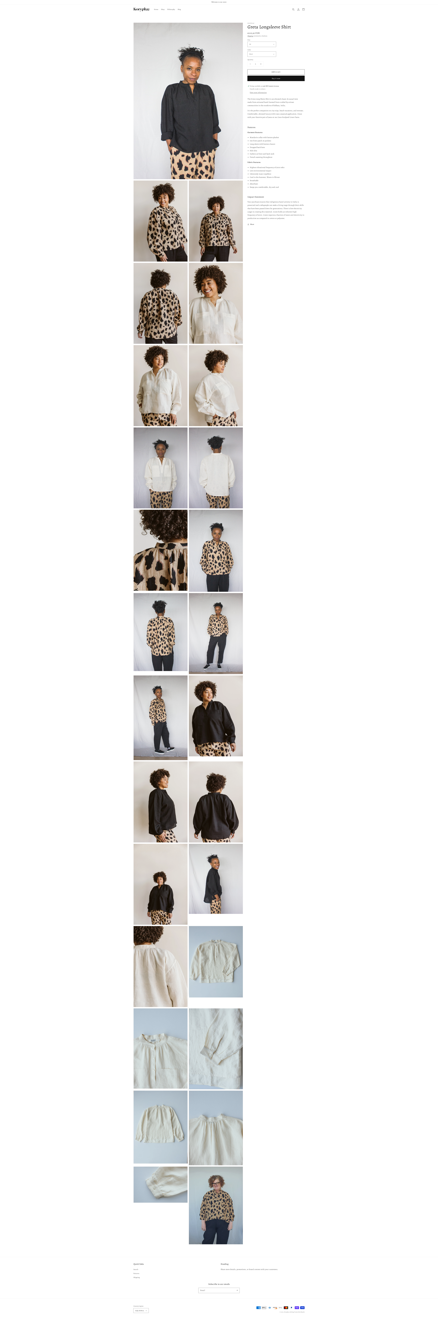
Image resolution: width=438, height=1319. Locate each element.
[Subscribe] (237, 1290)
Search (135, 1269)
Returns (136, 1273)
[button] (293, 9)
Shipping (250, 36)
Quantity (250, 60)
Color (249, 50)
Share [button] (252, 224)
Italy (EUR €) (139, 1311)
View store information (258, 92)
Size (249, 40)
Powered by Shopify (299, 1312)
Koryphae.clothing (289, 1312)
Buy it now (276, 78)
